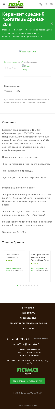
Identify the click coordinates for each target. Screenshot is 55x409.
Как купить (28, 313)
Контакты (28, 328)
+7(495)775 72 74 (21, 339)
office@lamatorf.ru (29, 344)
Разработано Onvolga (27, 405)
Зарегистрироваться (10, 62)
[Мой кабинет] (51, 4)
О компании (28, 308)
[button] (17, 286)
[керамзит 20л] (27, 51)
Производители (28, 318)
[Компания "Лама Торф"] (27, 371)
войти (22, 62)
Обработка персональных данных (28, 323)
